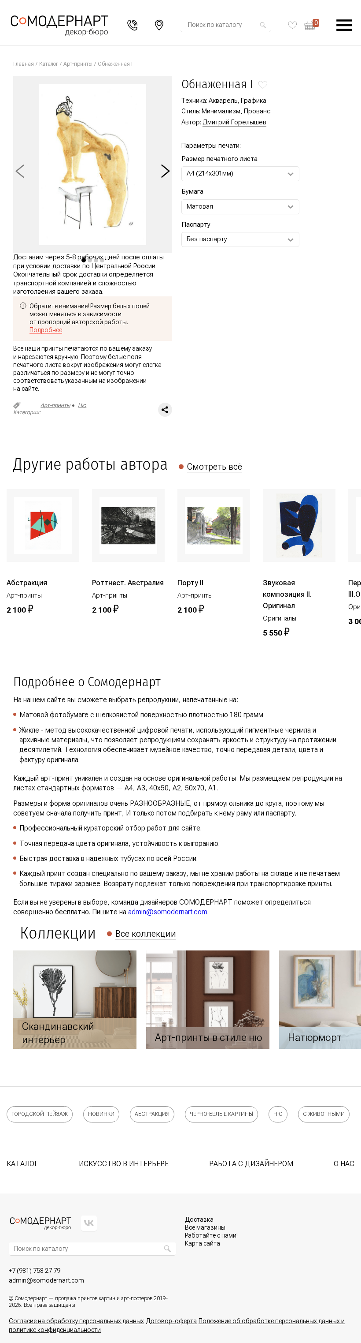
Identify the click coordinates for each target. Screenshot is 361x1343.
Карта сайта (202, 1243)
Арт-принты (77, 64)
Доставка (199, 1219)
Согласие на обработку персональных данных (76, 1320)
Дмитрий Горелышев (234, 122)
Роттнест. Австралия (128, 583)
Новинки (101, 1114)
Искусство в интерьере (124, 1164)
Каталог (48, 64)
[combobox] (223, 25)
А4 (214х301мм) (210, 173)
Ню (82, 405)
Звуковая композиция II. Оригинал (287, 594)
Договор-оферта (171, 1320)
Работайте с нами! (211, 1235)
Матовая (200, 206)
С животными (324, 1114)
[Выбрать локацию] (159, 25)
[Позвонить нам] (132, 25)
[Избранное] (292, 25)
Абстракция (27, 583)
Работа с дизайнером (251, 1164)
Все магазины (205, 1227)
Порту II (190, 583)
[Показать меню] (344, 25)
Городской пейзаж (39, 1114)
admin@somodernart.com (167, 912)
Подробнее (45, 329)
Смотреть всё (214, 466)
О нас (344, 1164)
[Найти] (262, 25)
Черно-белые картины (221, 1114)
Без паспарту (207, 239)
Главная (23, 64)
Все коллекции (145, 933)
